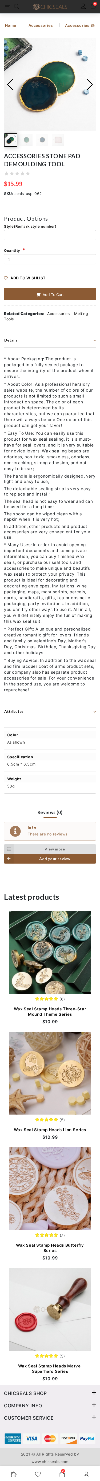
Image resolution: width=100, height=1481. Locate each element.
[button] (89, 85)
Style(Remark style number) (30, 226)
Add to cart (53, 294)
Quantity (12, 250)
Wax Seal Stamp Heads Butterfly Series (50, 1248)
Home (10, 25)
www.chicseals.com (49, 1461)
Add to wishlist (28, 278)
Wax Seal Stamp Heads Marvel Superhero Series (50, 1368)
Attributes (13, 711)
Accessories (41, 25)
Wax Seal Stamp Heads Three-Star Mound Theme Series (50, 1011)
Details (10, 340)
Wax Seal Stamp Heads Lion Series (50, 1129)
